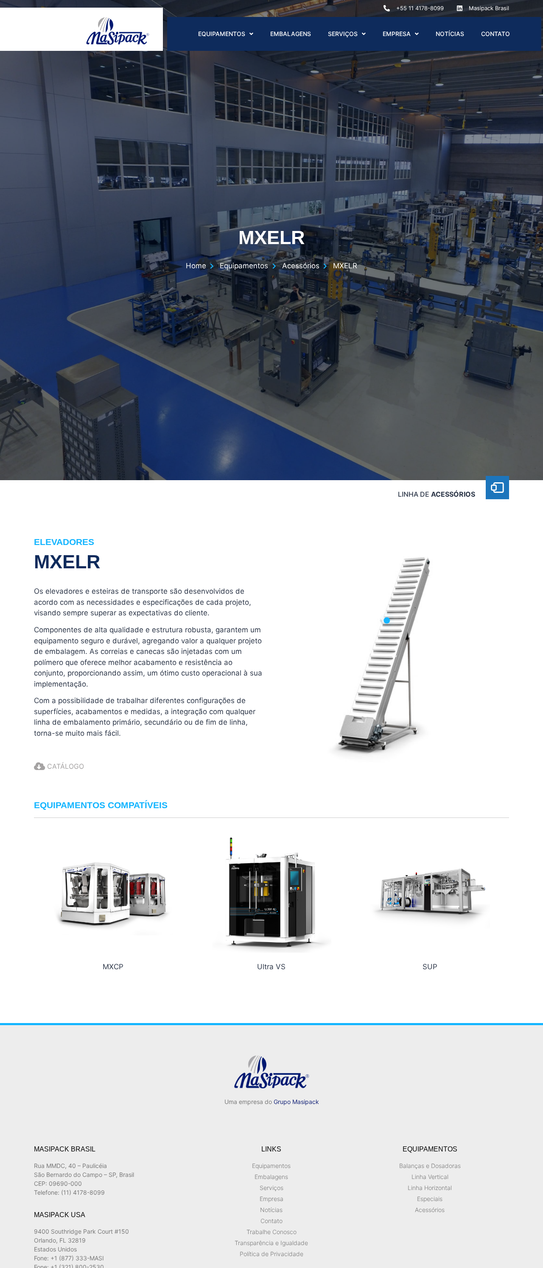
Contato (495, 33)
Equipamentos (221, 33)
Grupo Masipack (296, 1101)
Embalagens (290, 33)
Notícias (450, 33)
